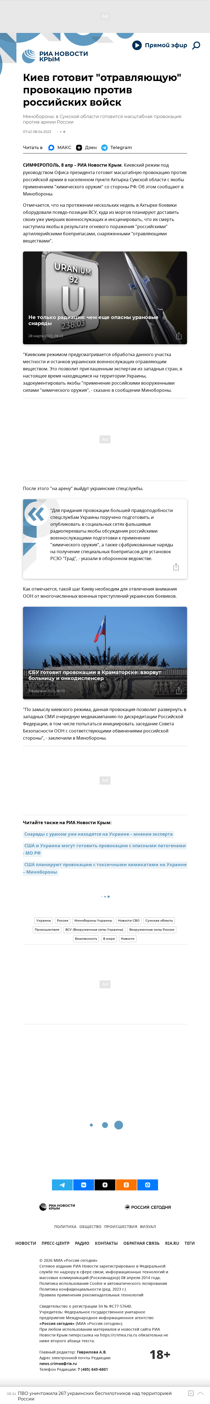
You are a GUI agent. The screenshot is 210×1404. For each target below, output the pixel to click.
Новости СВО (128, 920)
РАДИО (82, 1244)
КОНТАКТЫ (106, 1244)
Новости (128, 939)
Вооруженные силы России (151, 930)
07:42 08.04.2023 (37, 132)
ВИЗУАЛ (148, 1227)
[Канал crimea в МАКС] (147, 1184)
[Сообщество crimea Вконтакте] (83, 1184)
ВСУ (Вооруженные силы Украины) (94, 930)
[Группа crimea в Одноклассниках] (126, 1184)
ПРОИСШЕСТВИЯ (120, 1227)
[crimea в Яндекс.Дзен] (105, 1184)
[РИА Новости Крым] (55, 56)
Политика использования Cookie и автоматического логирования (103, 1284)
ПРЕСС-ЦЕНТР (55, 1244)
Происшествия (47, 930)
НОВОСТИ (25, 1244)
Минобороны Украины (93, 920)
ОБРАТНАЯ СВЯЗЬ (141, 1244)
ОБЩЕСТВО (90, 1227)
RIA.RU (172, 1244)
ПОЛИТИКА (65, 1227)
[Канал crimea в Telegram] (62, 1184)
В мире (109, 939)
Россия (62, 920)
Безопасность (86, 939)
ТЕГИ (190, 1244)
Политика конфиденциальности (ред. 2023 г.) (82, 1289)
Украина (43, 920)
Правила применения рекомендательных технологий (91, 1295)
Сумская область (159, 920)
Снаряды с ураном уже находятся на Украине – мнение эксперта (98, 834)
